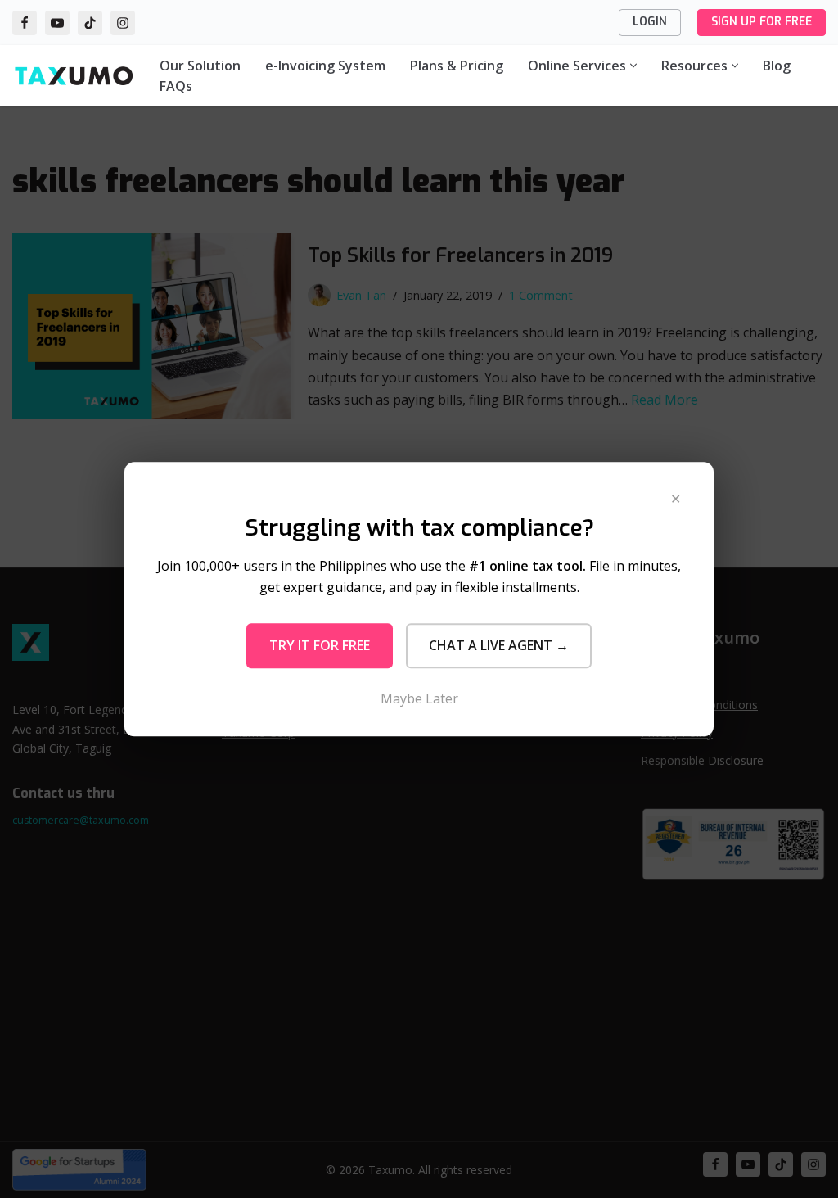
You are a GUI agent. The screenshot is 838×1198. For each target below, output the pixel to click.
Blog (777, 66)
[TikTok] (90, 23)
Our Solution (200, 66)
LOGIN (650, 21)
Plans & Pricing (456, 66)
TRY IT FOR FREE (319, 645)
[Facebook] (24, 23)
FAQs (176, 86)
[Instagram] (122, 23)
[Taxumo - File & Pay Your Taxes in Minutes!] (73, 76)
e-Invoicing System (325, 66)
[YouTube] (57, 23)
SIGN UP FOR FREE (761, 21)
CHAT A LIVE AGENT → (499, 645)
